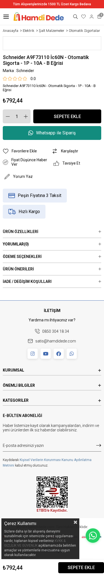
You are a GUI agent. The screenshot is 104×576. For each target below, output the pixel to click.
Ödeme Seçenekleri (22, 256)
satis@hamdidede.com (55, 341)
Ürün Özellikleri (20, 231)
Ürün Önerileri (18, 269)
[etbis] (52, 495)
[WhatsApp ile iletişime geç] (93, 535)
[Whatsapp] (72, 354)
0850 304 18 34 (55, 331)
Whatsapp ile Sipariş (56, 132)
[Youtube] (45, 354)
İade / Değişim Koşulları (27, 281)
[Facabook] (59, 354)
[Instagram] (32, 354)
